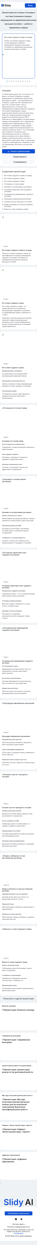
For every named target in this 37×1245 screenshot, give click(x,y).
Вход (30, 5)
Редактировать (20, 157)
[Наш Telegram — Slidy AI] (21, 1219)
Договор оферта (18, 1224)
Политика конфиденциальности (18, 1227)
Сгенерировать (20, 162)
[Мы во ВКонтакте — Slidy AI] (15, 1219)
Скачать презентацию (20, 151)
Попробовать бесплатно (18, 1213)
